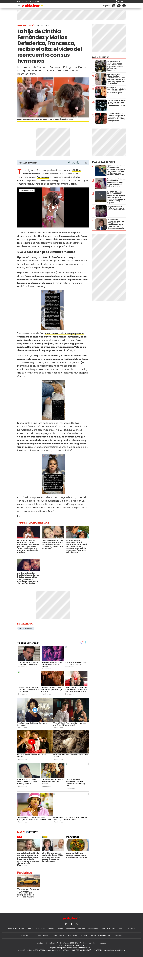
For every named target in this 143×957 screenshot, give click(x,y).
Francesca (43, 177)
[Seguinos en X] (124, 5)
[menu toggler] (18, 5)
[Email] (86, 163)
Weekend (81, 929)
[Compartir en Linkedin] (82, 162)
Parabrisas (70, 929)
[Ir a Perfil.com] (121, 2)
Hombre (60, 929)
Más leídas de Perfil (103, 162)
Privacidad (72, 935)
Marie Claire (40, 929)
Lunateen (122, 929)
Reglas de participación (100, 935)
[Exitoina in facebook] (119, 5)
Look (103, 929)
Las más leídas (100, 57)
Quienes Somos (42, 935)
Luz (108, 929)
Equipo (84, 935)
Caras (21, 929)
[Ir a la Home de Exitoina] (32, 6)
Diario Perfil (12, 929)
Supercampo (93, 929)
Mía (114, 929)
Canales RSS (26, 935)
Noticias (30, 929)
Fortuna (51, 929)
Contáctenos (58, 935)
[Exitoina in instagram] (113, 5)
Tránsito (118, 935)
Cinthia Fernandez (25, 628)
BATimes (131, 929)
